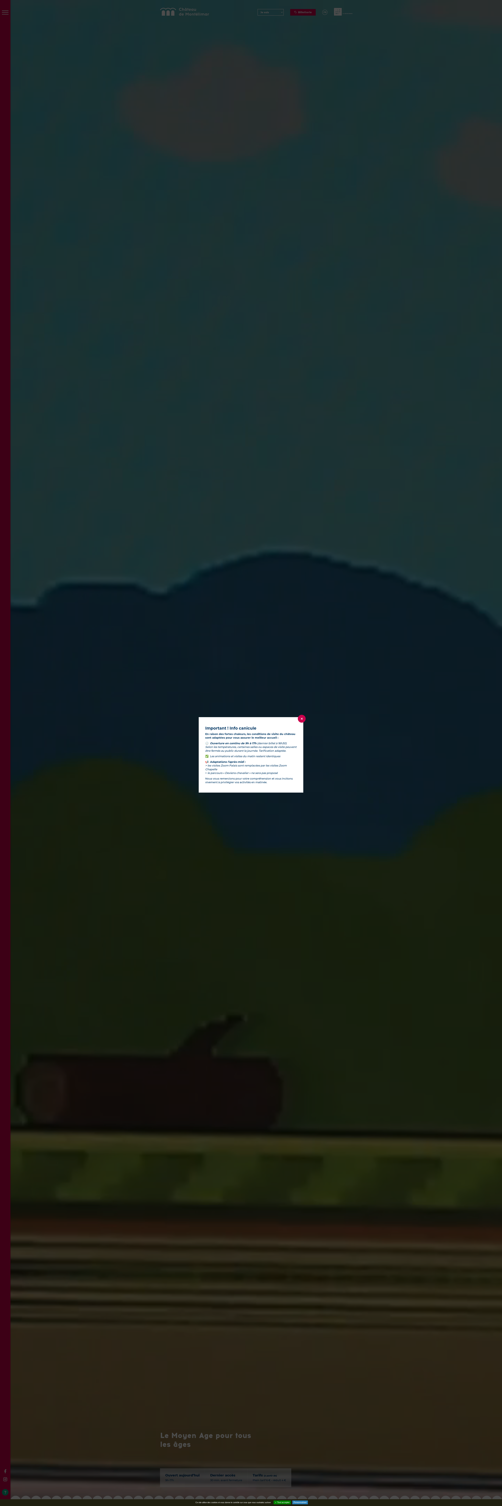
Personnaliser (300, 1502)
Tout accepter (283, 1502)
